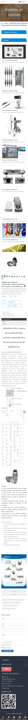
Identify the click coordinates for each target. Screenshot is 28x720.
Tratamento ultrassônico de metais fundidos (10, 137)
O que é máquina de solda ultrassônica (10, 216)
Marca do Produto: (6, 314)
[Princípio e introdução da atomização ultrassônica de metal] (14, 155)
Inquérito (11, 302)
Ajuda (4, 321)
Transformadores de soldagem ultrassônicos (11, 602)
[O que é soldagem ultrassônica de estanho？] (14, 184)
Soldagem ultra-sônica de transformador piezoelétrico (13, 599)
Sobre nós (5, 324)
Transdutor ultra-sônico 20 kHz (8, 608)
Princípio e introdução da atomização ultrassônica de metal (10, 157)
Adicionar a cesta (11, 305)
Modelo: (4, 312)
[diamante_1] (6, 669)
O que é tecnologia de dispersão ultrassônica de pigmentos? (10, 237)
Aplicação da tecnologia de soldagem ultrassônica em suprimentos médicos (10, 88)
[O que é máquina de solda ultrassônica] (14, 214)
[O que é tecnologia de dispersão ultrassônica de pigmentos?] (14, 235)
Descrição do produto (7, 319)
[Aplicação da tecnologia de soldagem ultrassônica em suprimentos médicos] (14, 86)
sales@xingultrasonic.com (9, 679)
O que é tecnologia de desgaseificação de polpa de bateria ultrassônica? (10, 57)
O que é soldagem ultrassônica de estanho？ (10, 186)
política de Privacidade (17, 713)
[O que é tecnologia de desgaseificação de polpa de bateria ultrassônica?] (14, 55)
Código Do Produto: (7, 316)
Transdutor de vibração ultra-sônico (9, 605)
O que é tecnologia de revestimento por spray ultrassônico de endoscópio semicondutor (10, 107)
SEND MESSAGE (7, 650)
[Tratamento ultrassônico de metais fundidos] (14, 135)
